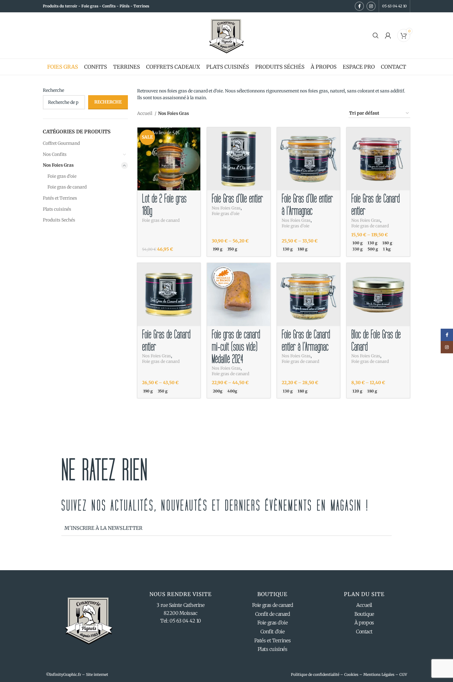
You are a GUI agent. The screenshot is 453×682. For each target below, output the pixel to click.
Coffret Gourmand (61, 143)
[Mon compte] (388, 35)
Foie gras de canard (67, 187)
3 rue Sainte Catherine (180, 605)
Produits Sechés (59, 220)
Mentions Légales (378, 674)
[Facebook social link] (359, 6)
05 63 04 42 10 (394, 6)
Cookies (351, 674)
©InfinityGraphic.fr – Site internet (77, 674)
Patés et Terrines (60, 198)
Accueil (145, 113)
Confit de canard (272, 614)
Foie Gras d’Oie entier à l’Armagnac (307, 205)
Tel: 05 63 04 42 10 (180, 621)
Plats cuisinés (57, 209)
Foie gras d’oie (272, 622)
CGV (403, 674)
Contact (364, 631)
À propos (364, 622)
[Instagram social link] (371, 6)
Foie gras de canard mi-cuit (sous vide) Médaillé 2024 (236, 346)
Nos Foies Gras (58, 165)
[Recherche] (375, 35)
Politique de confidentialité (315, 674)
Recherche (53, 90)
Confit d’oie (272, 631)
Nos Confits (55, 154)
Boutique (364, 614)
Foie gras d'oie (61, 176)
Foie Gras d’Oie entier (237, 199)
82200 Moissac (180, 613)
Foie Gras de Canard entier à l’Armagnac (306, 340)
